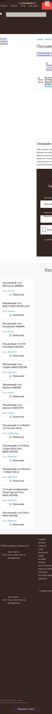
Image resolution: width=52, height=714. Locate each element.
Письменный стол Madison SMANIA (12, 386)
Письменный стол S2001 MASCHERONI (16, 514)
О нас (23, 6)
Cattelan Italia (13, 433)
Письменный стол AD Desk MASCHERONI (14, 345)
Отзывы (41, 559)
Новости (42, 546)
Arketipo (11, 413)
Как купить (33, 6)
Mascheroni (12, 352)
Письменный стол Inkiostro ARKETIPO (13, 406)
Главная (3, 6)
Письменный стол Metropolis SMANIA (13, 284)
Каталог (14, 6)
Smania (11, 291)
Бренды (41, 563)
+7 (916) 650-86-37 (27, 3)
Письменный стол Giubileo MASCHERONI (15, 366)
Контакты (42, 572)
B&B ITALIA (12, 477)
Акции (41, 556)
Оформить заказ (26, 709)
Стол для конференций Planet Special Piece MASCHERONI (15, 492)
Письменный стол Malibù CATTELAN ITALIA (16, 427)
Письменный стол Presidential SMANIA (14, 325)
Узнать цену (18, 294)
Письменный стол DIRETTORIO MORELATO (16, 305)
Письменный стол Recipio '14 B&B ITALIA (16, 470)
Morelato (11, 311)
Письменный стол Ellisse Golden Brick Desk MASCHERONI (16, 449)
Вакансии (42, 579)
